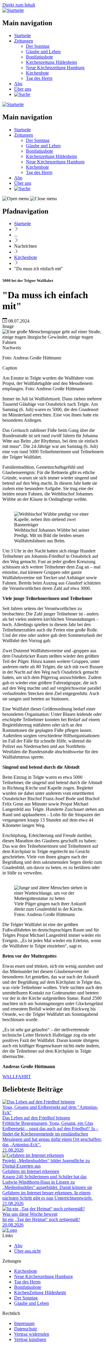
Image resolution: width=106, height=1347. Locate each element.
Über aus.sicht (27, 1250)
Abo (18, 83)
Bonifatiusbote (39, 56)
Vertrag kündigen (30, 1339)
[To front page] (9, 1230)
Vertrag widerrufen (31, 1334)
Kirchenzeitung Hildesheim (51, 62)
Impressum (24, 1323)
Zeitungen (23, 40)
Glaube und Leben (43, 51)
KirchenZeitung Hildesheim (40, 1292)
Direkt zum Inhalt (18, 4)
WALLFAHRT (16, 1076)
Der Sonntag (37, 46)
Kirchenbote (37, 72)
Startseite (22, 35)
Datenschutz (25, 1328)
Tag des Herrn (39, 78)
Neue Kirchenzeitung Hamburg (55, 67)
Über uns (22, 88)
